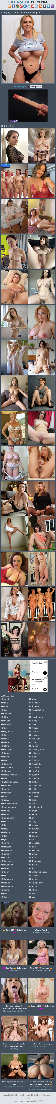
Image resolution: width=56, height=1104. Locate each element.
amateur (8, 699)
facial (6, 821)
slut (33, 839)
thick (33, 857)
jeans (6, 890)
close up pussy (11, 782)
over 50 (35, 771)
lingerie (35, 706)
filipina (7, 832)
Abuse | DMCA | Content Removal (16, 1095)
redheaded (36, 807)
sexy (33, 821)
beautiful (8, 724)
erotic (6, 814)
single (34, 832)
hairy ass (8, 861)
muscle (34, 728)
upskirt (34, 875)
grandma (8, 850)
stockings (36, 850)
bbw (6, 717)
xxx (33, 897)
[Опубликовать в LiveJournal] (28, 6)
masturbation (37, 710)
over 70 (35, 778)
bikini (6, 739)
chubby (7, 771)
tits (32, 868)
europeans (9, 818)
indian (7, 883)
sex (33, 818)
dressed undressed (13, 803)
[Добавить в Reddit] (36, 6)
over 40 (35, 767)
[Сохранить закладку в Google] (17, 6)
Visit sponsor (35, 87)
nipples (35, 735)
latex (6, 893)
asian (6, 706)
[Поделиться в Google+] (21, 6)
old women (36, 753)
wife (33, 893)
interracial (8, 886)
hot (5, 875)
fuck (6, 836)
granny (7, 854)
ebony (7, 811)
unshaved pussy (39, 872)
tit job (34, 865)
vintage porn (37, 883)
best (6, 728)
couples (7, 785)
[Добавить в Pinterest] (32, 6)
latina (6, 897)
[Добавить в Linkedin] (25, 6)
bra (5, 760)
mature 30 (36, 764)
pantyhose (36, 785)
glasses (7, 847)
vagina (34, 879)
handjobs (8, 865)
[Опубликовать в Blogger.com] (9, 6)
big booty (8, 731)
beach (7, 721)
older (33, 757)
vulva (34, 886)
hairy (6, 857)
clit (5, 778)
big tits (7, 735)
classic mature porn (13, 775)
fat (5, 825)
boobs (7, 753)
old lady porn (37, 749)
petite (34, 789)
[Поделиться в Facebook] (13, 6)
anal (6, 703)
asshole (7, 713)
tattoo (34, 854)
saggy (34, 811)
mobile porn (37, 717)
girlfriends (8, 843)
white (34, 890)
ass (5, 710)
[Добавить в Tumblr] (44, 6)
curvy (6, 800)
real (33, 803)
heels (6, 868)
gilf (5, 839)
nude (33, 742)
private (34, 796)
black (6, 742)
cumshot (8, 793)
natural (34, 731)
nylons (34, 746)
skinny (34, 836)
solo (33, 847)
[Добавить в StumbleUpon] (40, 6)
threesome (36, 861)
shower (35, 829)
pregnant (35, 793)
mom (33, 724)
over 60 (35, 775)
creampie (8, 789)
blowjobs (8, 749)
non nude (36, 739)
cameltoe (8, 767)
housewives (9, 879)
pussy (34, 800)
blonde (7, 746)
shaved (35, 825)
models (35, 721)
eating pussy (10, 807)
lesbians (35, 703)
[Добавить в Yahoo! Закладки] (52, 6)
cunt (6, 796)
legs (33, 699)
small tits (35, 843)
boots (6, 757)
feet (6, 829)
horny (6, 872)
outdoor (35, 760)
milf (33, 713)
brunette (8, 764)
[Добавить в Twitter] (48, 6)
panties (35, 782)
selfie (34, 814)
